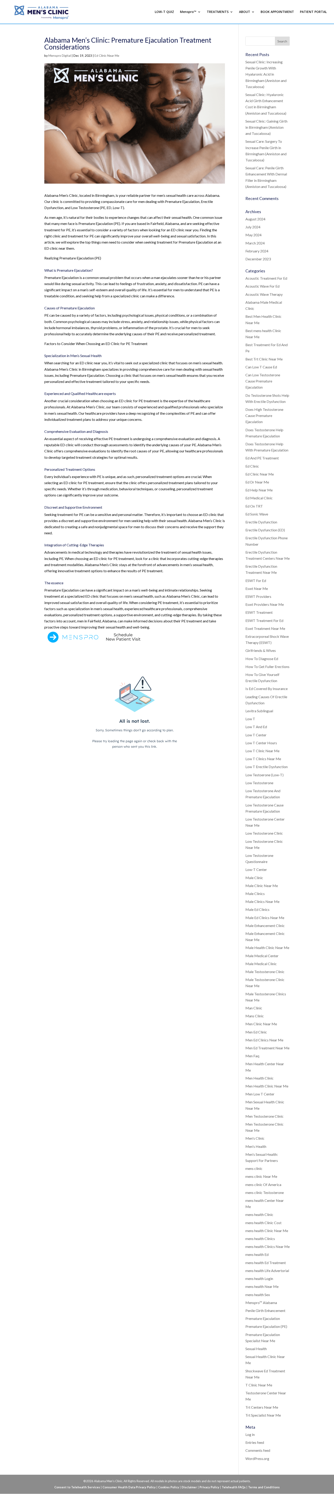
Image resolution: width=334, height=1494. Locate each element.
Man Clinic (253, 1008)
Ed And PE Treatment (262, 458)
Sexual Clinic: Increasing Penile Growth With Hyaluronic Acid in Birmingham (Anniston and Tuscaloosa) (266, 74)
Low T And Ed (256, 727)
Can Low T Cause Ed (261, 367)
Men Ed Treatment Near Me (267, 1048)
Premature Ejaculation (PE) (266, 1326)
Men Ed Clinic (256, 1032)
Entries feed (254, 1442)
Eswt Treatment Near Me (265, 628)
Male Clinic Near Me (261, 885)
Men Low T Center (259, 1094)
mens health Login (259, 1278)
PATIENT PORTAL (313, 12)
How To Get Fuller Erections (267, 666)
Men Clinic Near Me (261, 1024)
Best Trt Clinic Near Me (264, 359)
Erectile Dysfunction (261, 522)
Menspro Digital (59, 55)
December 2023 (258, 259)
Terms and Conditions (264, 1487)
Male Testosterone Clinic (264, 971)
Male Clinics (255, 893)
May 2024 (253, 235)
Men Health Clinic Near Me (266, 1086)
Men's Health (255, 1146)
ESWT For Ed (255, 580)
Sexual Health (256, 1348)
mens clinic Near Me (261, 1176)
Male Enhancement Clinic (265, 925)
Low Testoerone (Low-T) (264, 775)
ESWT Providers (258, 596)
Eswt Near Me (256, 588)
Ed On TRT (254, 506)
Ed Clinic (252, 466)
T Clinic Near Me (258, 1385)
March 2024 (255, 243)
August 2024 (255, 219)
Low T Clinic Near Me (262, 751)
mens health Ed (257, 1254)
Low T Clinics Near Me (263, 759)
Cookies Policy (168, 1487)
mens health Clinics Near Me (267, 1246)
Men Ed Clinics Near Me (264, 1040)
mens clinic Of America (263, 1184)
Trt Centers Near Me (261, 1407)
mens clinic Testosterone (264, 1192)
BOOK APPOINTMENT (277, 12)
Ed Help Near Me (259, 490)
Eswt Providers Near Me (264, 604)
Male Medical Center (262, 956)
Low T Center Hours (261, 743)
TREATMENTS (218, 12)
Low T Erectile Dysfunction (266, 766)
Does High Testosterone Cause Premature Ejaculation (264, 415)
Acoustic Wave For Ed (262, 286)
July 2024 (252, 227)
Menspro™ (188, 12)
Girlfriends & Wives (260, 650)
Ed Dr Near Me (257, 482)
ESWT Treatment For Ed (264, 620)
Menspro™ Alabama (261, 1302)
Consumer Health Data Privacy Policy (129, 1487)
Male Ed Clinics (257, 909)
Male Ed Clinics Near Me (264, 917)
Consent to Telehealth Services (77, 1487)
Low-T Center (256, 869)
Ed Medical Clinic (259, 498)
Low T (250, 719)
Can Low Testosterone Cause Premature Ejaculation (262, 381)
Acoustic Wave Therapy (264, 294)
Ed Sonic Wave (256, 514)
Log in (250, 1434)
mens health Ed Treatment (265, 1262)
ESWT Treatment (259, 612)
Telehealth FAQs (234, 1487)
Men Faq (252, 1056)
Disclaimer (189, 1487)
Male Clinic (254, 877)
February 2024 (256, 251)
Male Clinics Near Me (262, 901)
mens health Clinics (260, 1238)
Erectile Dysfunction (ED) (265, 530)
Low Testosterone (259, 783)
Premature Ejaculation (262, 1318)
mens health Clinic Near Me (266, 1230)
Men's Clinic (254, 1138)
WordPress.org (257, 1458)
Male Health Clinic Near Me (267, 947)
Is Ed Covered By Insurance (266, 688)
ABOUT (244, 12)
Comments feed (257, 1450)
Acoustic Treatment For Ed (266, 278)
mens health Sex (257, 1294)
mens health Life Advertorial (267, 1270)
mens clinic (253, 1168)
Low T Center (256, 735)
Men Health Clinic (259, 1078)
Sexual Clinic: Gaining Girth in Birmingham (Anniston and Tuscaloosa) (266, 127)
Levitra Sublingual (259, 711)
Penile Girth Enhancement (265, 1310)
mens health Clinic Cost (263, 1222)
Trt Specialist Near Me (263, 1415)
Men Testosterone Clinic (264, 1116)
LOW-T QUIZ (164, 12)
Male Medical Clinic (261, 963)
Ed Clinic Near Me (107, 55)
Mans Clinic (254, 1016)
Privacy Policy (209, 1487)
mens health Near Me (262, 1286)
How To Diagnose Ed (261, 658)
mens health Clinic (259, 1214)
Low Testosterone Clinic (264, 833)
